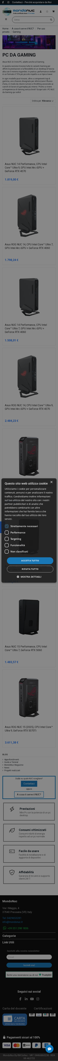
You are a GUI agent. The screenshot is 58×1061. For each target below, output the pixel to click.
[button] (29, 577)
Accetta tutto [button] (30, 560)
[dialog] (29, 530)
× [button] (51, 482)
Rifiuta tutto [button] (30, 569)
